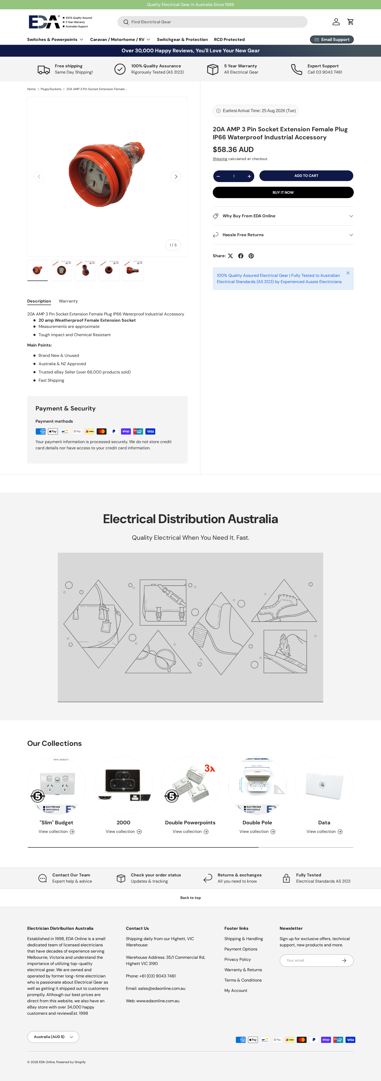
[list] (107, 177)
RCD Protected (229, 39)
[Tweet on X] (230, 256)
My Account (235, 990)
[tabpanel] (107, 347)
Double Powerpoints (190, 822)
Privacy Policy (237, 959)
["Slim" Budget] (56, 786)
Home (31, 89)
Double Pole (257, 822)
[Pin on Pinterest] (251, 256)
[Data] (324, 786)
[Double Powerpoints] (190, 786)
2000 (123, 822)
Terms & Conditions (243, 980)
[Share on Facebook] (241, 256)
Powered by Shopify (71, 1062)
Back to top (190, 897)
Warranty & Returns (243, 969)
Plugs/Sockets (51, 89)
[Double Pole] (257, 786)
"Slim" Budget (56, 822)
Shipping (220, 159)
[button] (350, 21)
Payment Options (240, 949)
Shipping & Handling (243, 938)
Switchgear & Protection (182, 39)
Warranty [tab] (68, 301)
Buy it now (283, 192)
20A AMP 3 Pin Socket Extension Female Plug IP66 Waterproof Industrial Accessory (97, 89)
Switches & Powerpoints (52, 39)
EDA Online (47, 1062)
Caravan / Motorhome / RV (117, 39)
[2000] (123, 786)
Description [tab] (39, 301)
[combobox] (212, 22)
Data (324, 822)
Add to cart (306, 176)
